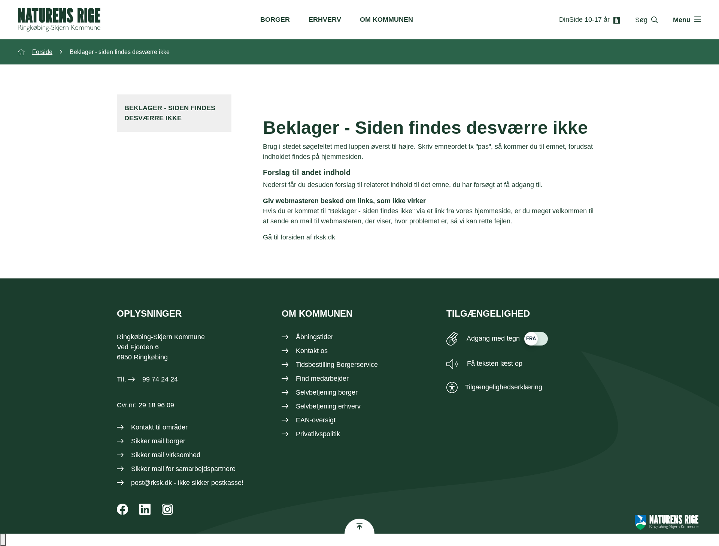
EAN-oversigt (316, 420)
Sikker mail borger (158, 441)
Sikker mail (147, 469)
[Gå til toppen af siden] (359, 526)
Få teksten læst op (493, 363)
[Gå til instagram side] (167, 509)
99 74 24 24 (160, 379)
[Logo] (59, 19)
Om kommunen (386, 19)
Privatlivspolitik (318, 434)
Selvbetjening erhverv (328, 406)
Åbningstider (314, 337)
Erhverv (325, 19)
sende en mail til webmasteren (315, 221)
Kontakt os (312, 351)
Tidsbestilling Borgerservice (337, 364)
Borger (275, 19)
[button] (3, 540)
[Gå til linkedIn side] (145, 509)
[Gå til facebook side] (122, 509)
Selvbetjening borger (327, 392)
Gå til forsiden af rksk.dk (299, 237)
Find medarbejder (322, 378)
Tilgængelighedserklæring (503, 387)
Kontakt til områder (159, 427)
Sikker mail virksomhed (165, 455)
